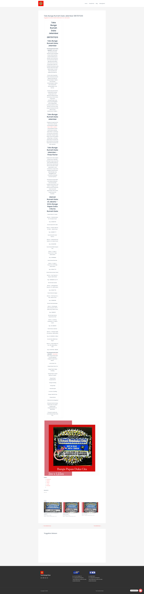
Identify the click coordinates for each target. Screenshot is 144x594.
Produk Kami (91, 3)
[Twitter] (43, 578)
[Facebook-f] (47, 578)
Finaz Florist (55, 354)
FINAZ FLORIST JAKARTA (52, 127)
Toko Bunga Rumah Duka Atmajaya (89, 513)
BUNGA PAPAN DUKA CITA (59, 17)
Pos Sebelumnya (47, 526)
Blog (97, 3)
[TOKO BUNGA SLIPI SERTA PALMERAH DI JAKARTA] (53, 507)
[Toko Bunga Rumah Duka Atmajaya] (91, 507)
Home (86, 3)
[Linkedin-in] (45, 578)
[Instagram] (41, 578)
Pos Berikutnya (97, 526)
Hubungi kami (102, 3)
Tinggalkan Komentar (48, 17)
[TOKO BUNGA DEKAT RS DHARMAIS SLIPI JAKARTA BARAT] (72, 507)
